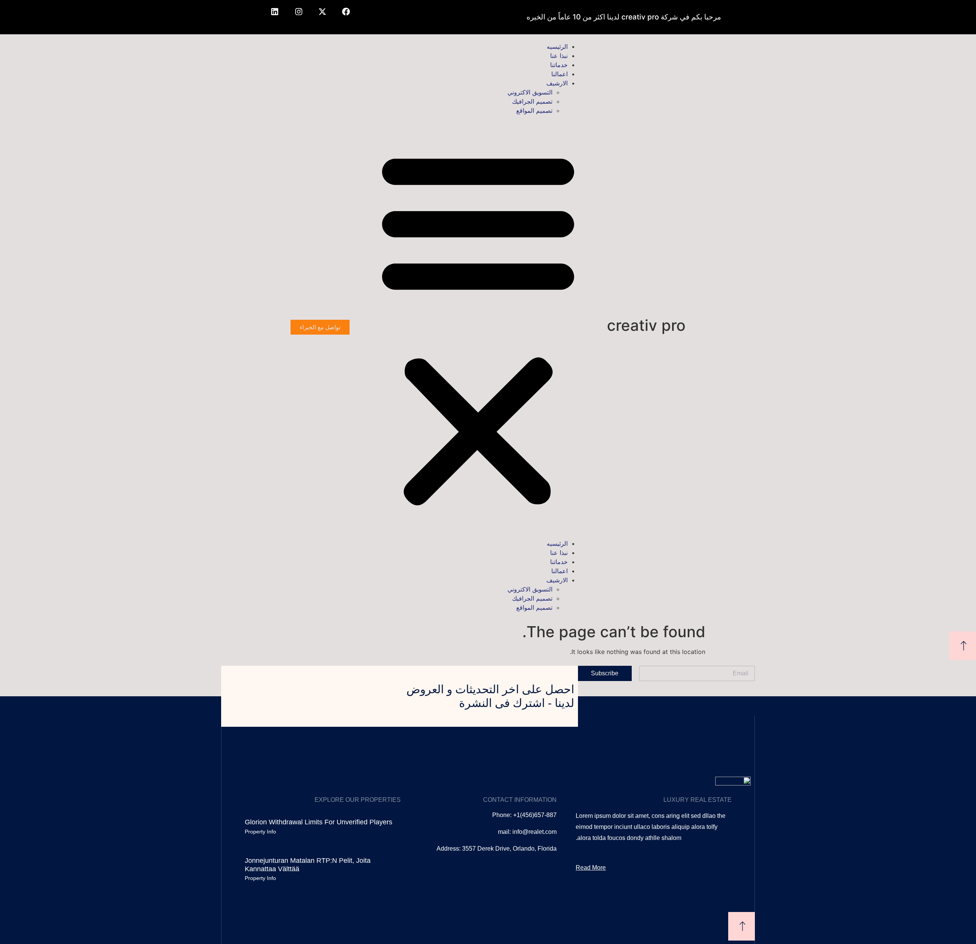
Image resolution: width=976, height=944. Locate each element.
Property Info (260, 832)
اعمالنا (559, 74)
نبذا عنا (559, 55)
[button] (478, 327)
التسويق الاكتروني (529, 92)
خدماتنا (559, 65)
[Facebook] (346, 17)
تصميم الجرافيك (532, 101)
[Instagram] (298, 17)
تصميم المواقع (534, 110)
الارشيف (557, 83)
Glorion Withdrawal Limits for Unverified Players (318, 822)
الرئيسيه (557, 46)
